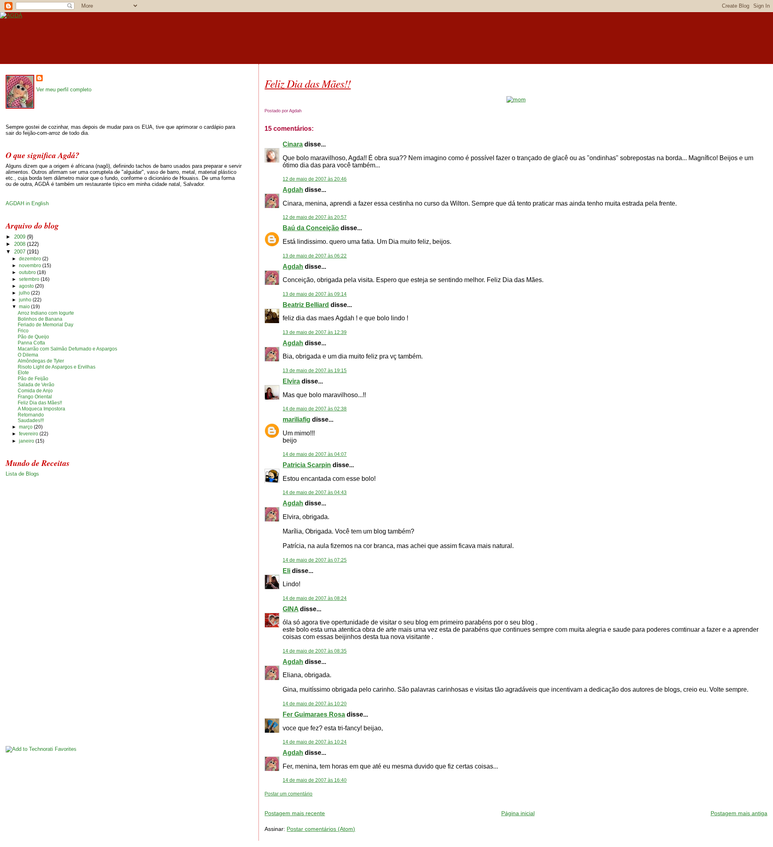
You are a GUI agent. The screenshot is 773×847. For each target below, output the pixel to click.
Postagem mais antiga (739, 813)
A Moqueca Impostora (41, 408)
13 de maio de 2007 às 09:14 (315, 294)
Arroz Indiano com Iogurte (46, 313)
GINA (290, 609)
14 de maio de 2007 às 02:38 (315, 409)
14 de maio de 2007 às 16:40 (315, 780)
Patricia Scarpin (307, 465)
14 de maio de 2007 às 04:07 (315, 454)
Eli (286, 570)
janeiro (27, 441)
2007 (20, 252)
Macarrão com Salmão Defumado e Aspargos (67, 348)
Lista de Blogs (22, 474)
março (26, 427)
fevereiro (29, 434)
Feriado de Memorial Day (45, 324)
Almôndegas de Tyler (41, 361)
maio (25, 306)
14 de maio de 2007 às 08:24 (315, 598)
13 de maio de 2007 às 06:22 (315, 256)
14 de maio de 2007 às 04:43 (315, 492)
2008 (20, 244)
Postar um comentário (288, 794)
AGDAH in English (27, 203)
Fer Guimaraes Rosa (314, 714)
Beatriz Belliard (306, 304)
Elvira (291, 381)
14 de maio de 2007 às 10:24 (315, 742)
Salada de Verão (36, 384)
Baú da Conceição (311, 228)
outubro (28, 272)
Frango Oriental (35, 396)
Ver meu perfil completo (63, 90)
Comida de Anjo (35, 390)
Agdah (293, 189)
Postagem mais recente (295, 813)
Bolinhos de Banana (40, 319)
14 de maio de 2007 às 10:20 (315, 704)
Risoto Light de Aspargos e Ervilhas (56, 367)
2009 (20, 237)
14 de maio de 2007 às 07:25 (315, 560)
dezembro (30, 259)
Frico (23, 330)
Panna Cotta (31, 342)
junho (26, 300)
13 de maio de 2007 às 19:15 (315, 370)
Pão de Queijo (33, 336)
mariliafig (296, 419)
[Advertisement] (359, 800)
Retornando (31, 414)
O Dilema (28, 354)
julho (25, 293)
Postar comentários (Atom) (321, 829)
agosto (27, 286)
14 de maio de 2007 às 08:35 (315, 651)
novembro (30, 265)
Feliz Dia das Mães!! (308, 83)
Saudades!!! (31, 420)
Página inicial (518, 813)
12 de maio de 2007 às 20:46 (315, 179)
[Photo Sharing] (516, 99)
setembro (30, 279)
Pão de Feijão (33, 378)
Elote (23, 372)
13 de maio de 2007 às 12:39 (315, 332)
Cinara (293, 144)
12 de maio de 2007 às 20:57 (315, 217)
